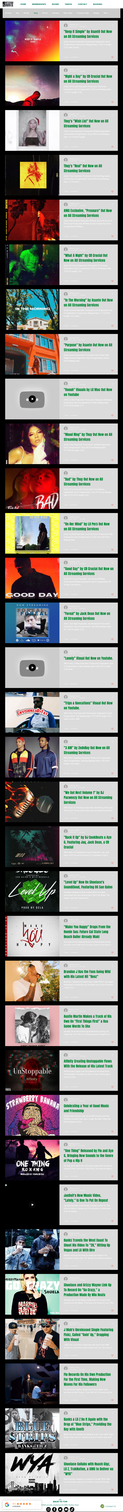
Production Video (83, 13)
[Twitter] (60, 1509)
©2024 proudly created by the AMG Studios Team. (60, 1505)
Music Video (68, 13)
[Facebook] (54, 1509)
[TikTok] (72, 1509)
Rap (17, 13)
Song (35, 13)
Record (44, 13)
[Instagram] (48, 1509)
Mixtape (96, 13)
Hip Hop (26, 13)
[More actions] (113, 25)
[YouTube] (66, 1509)
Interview (55, 13)
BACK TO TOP (60, 1502)
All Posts (8, 13)
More (106, 13)
